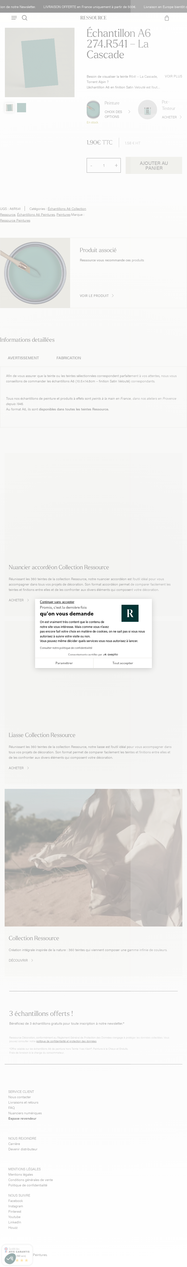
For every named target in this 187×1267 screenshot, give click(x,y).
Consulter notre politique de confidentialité (66, 648)
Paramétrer (64, 663)
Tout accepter (122, 663)
